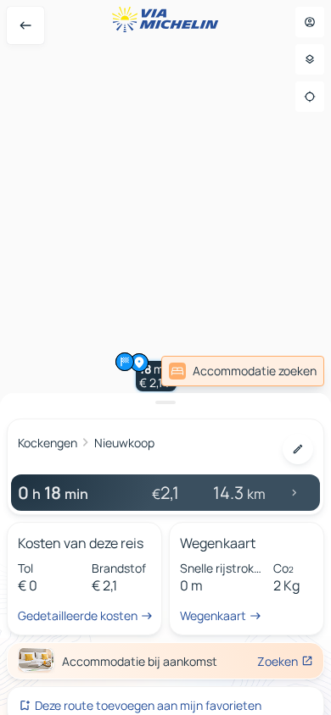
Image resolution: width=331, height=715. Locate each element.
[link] (242, 371)
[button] (156, 376)
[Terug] (25, 25)
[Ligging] (309, 96)
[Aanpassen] (298, 449)
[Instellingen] (309, 59)
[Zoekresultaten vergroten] (165, 402)
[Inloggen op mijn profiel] (309, 22)
